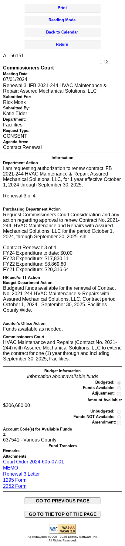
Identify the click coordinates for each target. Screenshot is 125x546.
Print (62, 7)
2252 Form (14, 486)
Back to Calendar (62, 32)
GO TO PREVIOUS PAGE (63, 500)
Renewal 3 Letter (21, 474)
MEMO (10, 467)
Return (62, 44)
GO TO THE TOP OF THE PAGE (63, 514)
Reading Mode (62, 20)
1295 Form (14, 480)
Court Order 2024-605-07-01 (33, 461)
